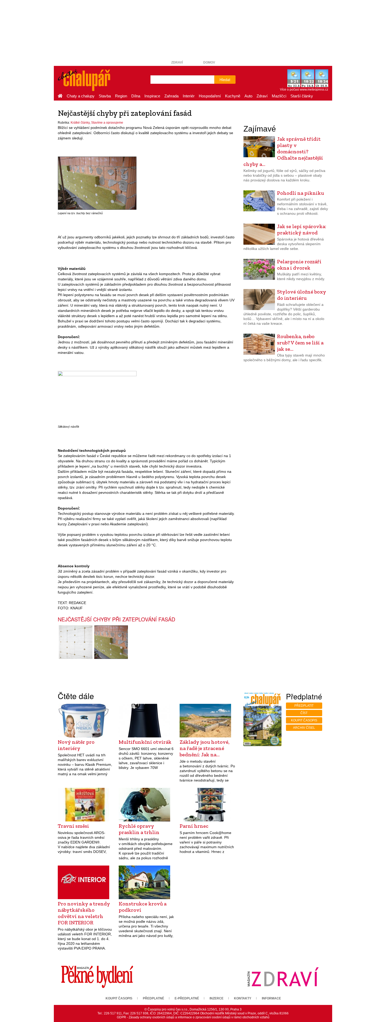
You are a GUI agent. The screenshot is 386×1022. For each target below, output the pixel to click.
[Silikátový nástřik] (97, 397)
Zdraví (177, 62)
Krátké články (80, 122)
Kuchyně (232, 96)
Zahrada (171, 96)
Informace (271, 998)
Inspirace (152, 96)
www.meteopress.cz (314, 89)
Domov (209, 62)
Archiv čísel (304, 728)
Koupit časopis (304, 720)
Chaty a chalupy (81, 96)
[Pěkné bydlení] (97, 976)
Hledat (225, 79)
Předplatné (153, 998)
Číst (303, 713)
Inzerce (216, 998)
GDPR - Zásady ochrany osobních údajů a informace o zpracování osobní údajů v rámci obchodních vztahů (193, 1017)
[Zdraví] (282, 976)
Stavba (105, 96)
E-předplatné (187, 998)
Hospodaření (210, 96)
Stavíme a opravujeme (107, 122)
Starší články (301, 96)
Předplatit (304, 705)
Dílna (135, 96)
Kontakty (242, 998)
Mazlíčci (279, 96)
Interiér (189, 96)
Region (121, 96)
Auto (248, 96)
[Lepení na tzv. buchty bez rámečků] (97, 183)
